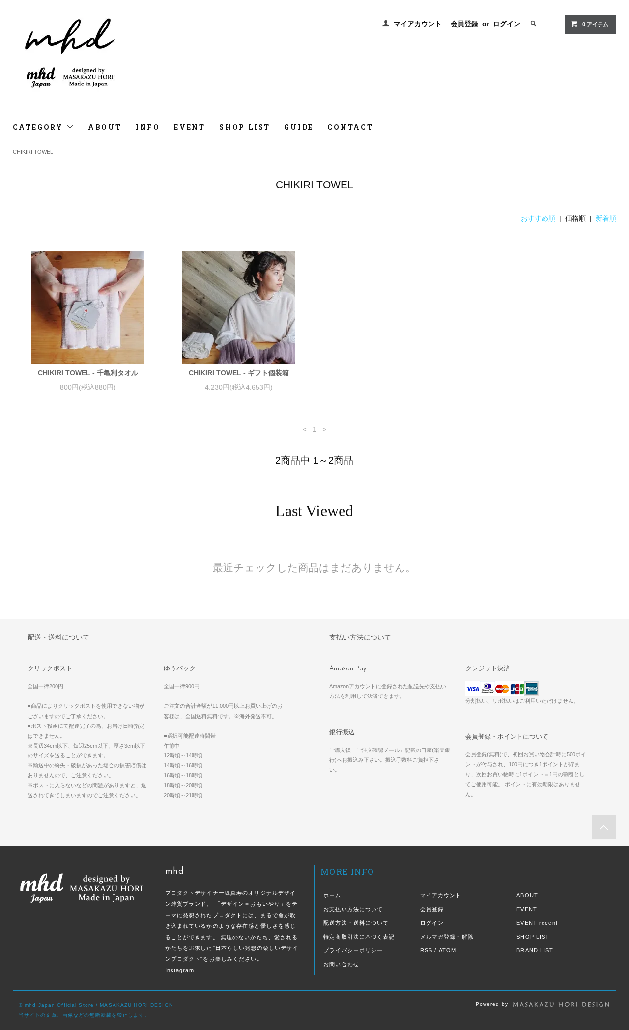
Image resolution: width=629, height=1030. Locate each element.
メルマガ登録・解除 (447, 937)
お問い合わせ (341, 964)
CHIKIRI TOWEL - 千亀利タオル (88, 373)
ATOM (447, 950)
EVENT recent (536, 923)
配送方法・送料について (356, 923)
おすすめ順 (538, 218)
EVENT (189, 127)
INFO (148, 127)
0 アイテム (595, 24)
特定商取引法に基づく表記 (359, 937)
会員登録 (464, 24)
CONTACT (350, 127)
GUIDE (299, 127)
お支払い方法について (353, 909)
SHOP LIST (244, 127)
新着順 (606, 218)
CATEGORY (39, 127)
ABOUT (105, 127)
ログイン (506, 24)
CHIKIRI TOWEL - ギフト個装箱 (239, 373)
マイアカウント (418, 24)
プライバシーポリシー (353, 950)
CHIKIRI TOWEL (33, 152)
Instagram (179, 970)
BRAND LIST (534, 950)
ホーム (332, 895)
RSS (426, 950)
